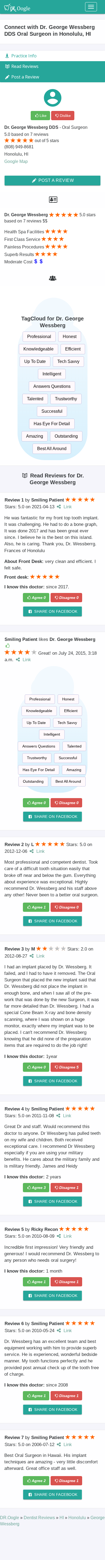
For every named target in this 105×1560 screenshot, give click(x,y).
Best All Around (51, 448)
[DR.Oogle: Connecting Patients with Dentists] (17, 7)
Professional (39, 336)
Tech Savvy (68, 361)
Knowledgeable (38, 349)
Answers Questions (52, 386)
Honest (69, 336)
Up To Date (35, 361)
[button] (7, 652)
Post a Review (55, 180)
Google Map (16, 161)
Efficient (72, 349)
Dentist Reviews (40, 1517)
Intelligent (52, 374)
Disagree (69, 597)
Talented (35, 398)
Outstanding (66, 436)
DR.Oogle (10, 1517)
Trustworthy (66, 398)
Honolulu (77, 1517)
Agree (39, 597)
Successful (51, 411)
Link (67, 506)
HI (62, 1517)
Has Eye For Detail (52, 423)
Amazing (34, 436)
